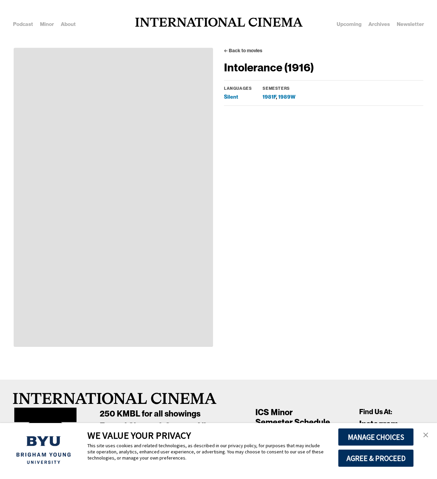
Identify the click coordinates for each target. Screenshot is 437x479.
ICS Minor (274, 412)
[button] (426, 435)
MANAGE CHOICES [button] (376, 437)
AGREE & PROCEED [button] (376, 458)
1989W (287, 97)
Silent (231, 97)
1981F (269, 97)
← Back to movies (243, 50)
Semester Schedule (292, 422)
